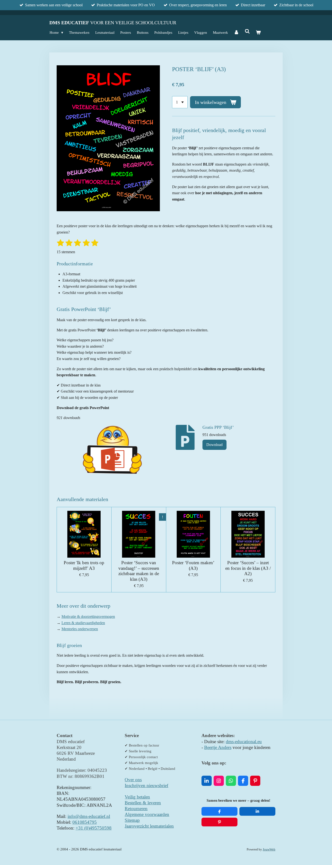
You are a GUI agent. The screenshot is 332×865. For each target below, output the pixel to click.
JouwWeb (269, 849)
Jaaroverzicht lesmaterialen (149, 826)
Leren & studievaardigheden (83, 623)
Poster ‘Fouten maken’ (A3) (193, 565)
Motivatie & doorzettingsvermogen (88, 616)
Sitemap (132, 820)
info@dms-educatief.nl (89, 816)
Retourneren (136, 808)
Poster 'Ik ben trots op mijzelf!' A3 (84, 565)
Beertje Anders (217, 747)
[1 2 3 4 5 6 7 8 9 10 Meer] (180, 102)
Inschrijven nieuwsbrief (146, 785)
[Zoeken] (247, 31)
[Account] (236, 32)
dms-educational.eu (244, 741)
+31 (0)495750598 (94, 828)
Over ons (133, 779)
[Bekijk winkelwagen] (258, 32)
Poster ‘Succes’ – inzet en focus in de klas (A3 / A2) (248, 568)
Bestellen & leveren (143, 802)
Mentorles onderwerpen (79, 629)
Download (214, 445)
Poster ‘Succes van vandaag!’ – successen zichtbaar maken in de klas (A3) (138, 570)
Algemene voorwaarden (147, 814)
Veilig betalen (137, 796)
